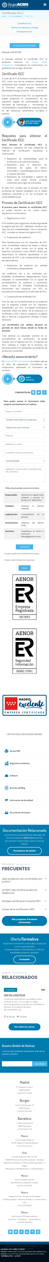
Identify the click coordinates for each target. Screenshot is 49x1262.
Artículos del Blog (17, 788)
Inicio (4, 16)
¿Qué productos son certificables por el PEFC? (22, 880)
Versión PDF (15, 751)
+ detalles (24, 547)
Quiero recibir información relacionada (19, 560)
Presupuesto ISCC (24, 31)
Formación (24, 959)
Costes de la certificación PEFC (18, 909)
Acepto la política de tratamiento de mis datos (22, 553)
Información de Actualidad (21, 800)
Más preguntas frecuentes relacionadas (24, 921)
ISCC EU (29, 16)
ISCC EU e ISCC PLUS (14, 995)
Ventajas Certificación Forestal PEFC (21, 901)
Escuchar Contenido (25, 45)
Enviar (25, 568)
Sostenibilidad (16, 16)
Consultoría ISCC (24, 23)
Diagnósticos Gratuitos (20, 763)
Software (14, 775)
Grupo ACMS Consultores (17, 361)
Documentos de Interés (20, 812)
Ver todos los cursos (24, 1027)
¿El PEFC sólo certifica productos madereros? (19, 891)
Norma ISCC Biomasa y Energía (24, 27)
